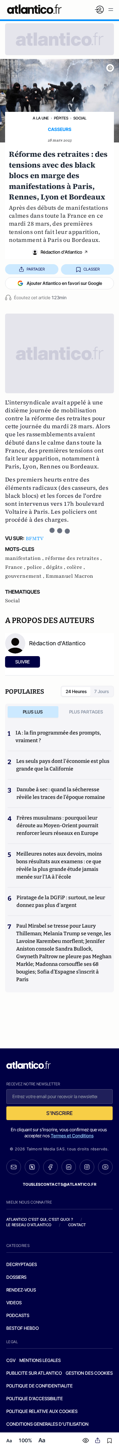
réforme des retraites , (73, 558)
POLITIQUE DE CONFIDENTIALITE (39, 1385)
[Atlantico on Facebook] (50, 1167)
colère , (76, 567)
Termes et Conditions (72, 1135)
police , (36, 567)
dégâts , (56, 567)
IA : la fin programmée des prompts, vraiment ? (58, 736)
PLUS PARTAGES (86, 711)
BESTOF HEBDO (22, 1328)
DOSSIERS (16, 1277)
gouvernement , (25, 576)
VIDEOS (14, 1302)
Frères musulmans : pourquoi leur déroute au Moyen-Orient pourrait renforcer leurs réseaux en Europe (57, 825)
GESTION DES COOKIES (89, 1373)
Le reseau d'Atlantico (28, 1224)
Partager (36, 269)
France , (16, 567)
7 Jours (101, 691)
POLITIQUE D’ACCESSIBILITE (34, 1398)
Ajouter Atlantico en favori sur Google (64, 283)
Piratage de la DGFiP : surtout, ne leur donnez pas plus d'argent (61, 901)
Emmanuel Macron (69, 576)
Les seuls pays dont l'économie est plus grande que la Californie (62, 765)
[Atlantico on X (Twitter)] (32, 1167)
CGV (11, 1360)
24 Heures (76, 691)
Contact (77, 1224)
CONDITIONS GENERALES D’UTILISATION (47, 1424)
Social (79, 118)
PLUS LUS (33, 711)
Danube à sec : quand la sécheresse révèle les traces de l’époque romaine (61, 793)
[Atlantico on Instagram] (87, 1167)
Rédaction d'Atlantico (61, 252)
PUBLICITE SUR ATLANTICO (34, 1373)
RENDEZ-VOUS (21, 1289)
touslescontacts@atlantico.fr (59, 1184)
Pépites (61, 118)
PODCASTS (17, 1315)
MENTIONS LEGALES (40, 1360)
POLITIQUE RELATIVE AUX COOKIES (41, 1411)
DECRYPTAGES (21, 1264)
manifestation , (25, 558)
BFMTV (34, 538)
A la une (41, 118)
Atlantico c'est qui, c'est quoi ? (39, 1219)
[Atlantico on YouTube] (105, 1167)
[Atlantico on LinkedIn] (69, 1167)
